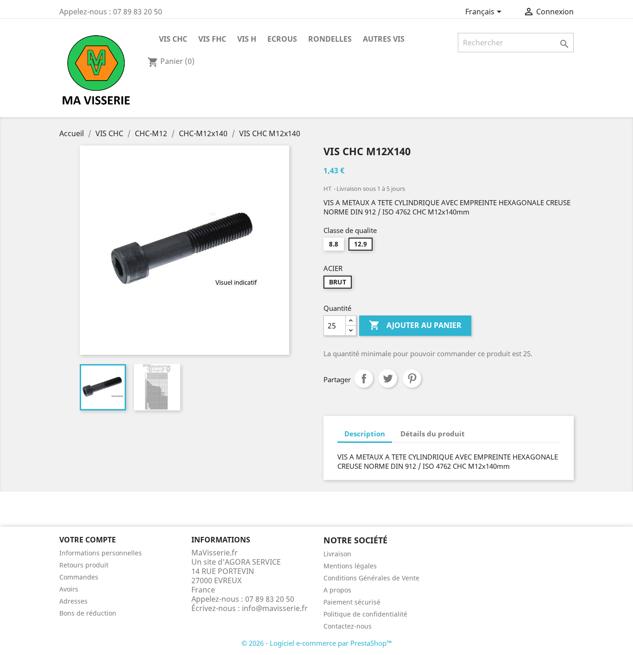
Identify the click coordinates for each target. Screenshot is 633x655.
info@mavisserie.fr (275, 608)
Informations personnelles (100, 552)
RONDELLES (330, 39)
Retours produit (83, 565)
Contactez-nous (347, 626)
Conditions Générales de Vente (371, 577)
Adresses (73, 601)
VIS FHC (212, 39)
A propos (337, 590)
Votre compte (87, 540)
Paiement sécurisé (351, 602)
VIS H (246, 39)
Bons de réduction (87, 613)
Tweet (388, 378)
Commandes (78, 577)
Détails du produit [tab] (432, 433)
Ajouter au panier (415, 325)
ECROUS (282, 39)
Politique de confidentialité (365, 614)
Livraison (337, 553)
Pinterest (412, 378)
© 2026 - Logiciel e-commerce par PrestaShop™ (316, 643)
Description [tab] (364, 433)
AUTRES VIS (384, 39)
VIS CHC (173, 39)
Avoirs (68, 589)
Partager (363, 378)
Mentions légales (350, 565)
